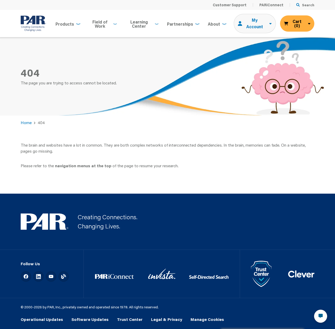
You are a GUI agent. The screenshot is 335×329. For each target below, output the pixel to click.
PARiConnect (271, 5)
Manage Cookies (207, 319)
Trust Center (130, 319)
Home (26, 122)
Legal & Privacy (166, 319)
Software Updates (90, 319)
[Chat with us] (320, 316)
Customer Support (230, 5)
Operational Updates (42, 319)
